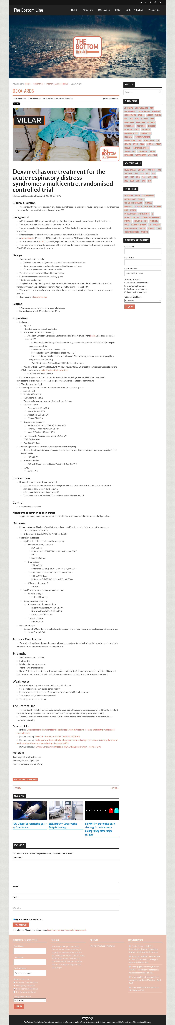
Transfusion (142, 152)
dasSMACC (148, 203)
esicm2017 (148, 207)
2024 (138, 181)
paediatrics (138, 221)
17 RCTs (43, 241)
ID (152, 214)
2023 (132, 181)
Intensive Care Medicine (54, 98)
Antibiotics (128, 108)
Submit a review (134, 10)
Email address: (130, 268)
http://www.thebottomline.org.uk (52, 1022)
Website (17, 908)
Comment (18, 858)
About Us (88, 10)
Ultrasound (128, 155)
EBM (125, 119)
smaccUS (142, 228)
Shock (142, 144)
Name (16, 886)
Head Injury (140, 122)
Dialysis (158, 115)
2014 (148, 174)
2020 (149, 177)
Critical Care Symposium (133, 203)
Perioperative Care (131, 133)
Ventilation (152, 155)
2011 (136, 174)
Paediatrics (146, 130)
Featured (22, 779)
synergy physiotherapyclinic (144, 966)
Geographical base (133, 297)
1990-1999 (141, 170)
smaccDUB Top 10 (130, 228)
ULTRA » (114, 788)
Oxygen (136, 130)
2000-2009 (151, 170)
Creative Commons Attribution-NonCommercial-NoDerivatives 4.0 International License (116, 1022)
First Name (129, 246)
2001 (159, 170)
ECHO (131, 119)
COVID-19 (141, 115)
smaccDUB (156, 225)
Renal (140, 141)
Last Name (129, 257)
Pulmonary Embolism (142, 137)
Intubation (151, 122)
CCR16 (137, 196)
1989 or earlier (130, 170)
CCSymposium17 (130, 199)
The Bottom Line (28, 10)
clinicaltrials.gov (39, 297)
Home (74, 10)
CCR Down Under (148, 196)
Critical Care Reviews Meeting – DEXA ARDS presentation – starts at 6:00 (68, 747)
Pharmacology (32, 779)
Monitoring (141, 126)
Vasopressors (140, 155)
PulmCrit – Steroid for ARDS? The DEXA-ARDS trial (57, 736)
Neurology (151, 126)
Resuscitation (149, 141)
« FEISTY (17, 788)
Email (16, 897)
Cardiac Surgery (144, 111)
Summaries (104, 10)
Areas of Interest (132, 279)
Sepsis (135, 144)
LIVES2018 (127, 221)
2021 (155, 177)
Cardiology (156, 111)
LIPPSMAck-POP (136, 990)
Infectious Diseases (131, 218)
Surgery (127, 148)
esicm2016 (138, 207)
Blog (117, 10)
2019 (143, 177)
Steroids (150, 144)
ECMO (137, 119)
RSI (158, 141)
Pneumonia (128, 137)
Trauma (152, 152)
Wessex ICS (154, 10)
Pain (146, 221)
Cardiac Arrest (130, 111)
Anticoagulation (141, 108)
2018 (138, 177)
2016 (126, 177)
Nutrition (128, 130)
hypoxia (133, 210)
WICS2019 (144, 232)
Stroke (158, 144)
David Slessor (35, 98)
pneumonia (154, 221)
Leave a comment (112, 98)
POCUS (126, 225)
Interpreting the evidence (150, 218)
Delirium (150, 115)
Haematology (129, 122)
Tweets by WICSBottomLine (102, 946)
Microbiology (129, 126)
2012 (142, 174)
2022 (126, 181)
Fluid (152, 119)
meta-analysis (27, 238)
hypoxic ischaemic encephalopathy (136, 214)
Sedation (127, 144)
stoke (159, 228)
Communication (130, 115)
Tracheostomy (129, 152)
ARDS (15, 779)
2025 (143, 181)
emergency (128, 207)
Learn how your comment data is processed (66, 930)
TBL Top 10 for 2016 (131, 232)
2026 (149, 181)
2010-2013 (128, 174)
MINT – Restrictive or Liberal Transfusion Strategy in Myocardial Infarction (143, 949)
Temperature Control (141, 148)
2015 (153, 174)
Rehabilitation (129, 141)
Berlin (92, 335)
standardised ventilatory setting (53, 370)
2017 (132, 177)
